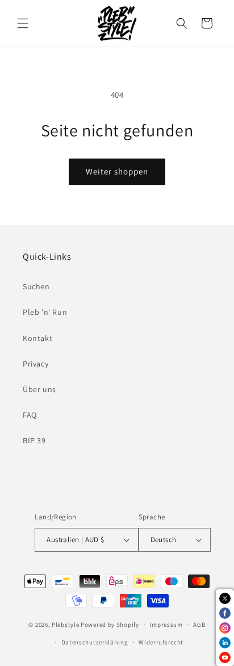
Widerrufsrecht (161, 642)
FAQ (30, 415)
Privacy (35, 364)
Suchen (36, 286)
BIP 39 (34, 440)
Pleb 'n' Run (45, 312)
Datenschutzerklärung (94, 642)
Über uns (39, 389)
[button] (22, 23)
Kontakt (37, 338)
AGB (199, 624)
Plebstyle (65, 624)
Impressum (165, 624)
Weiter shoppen (117, 171)
